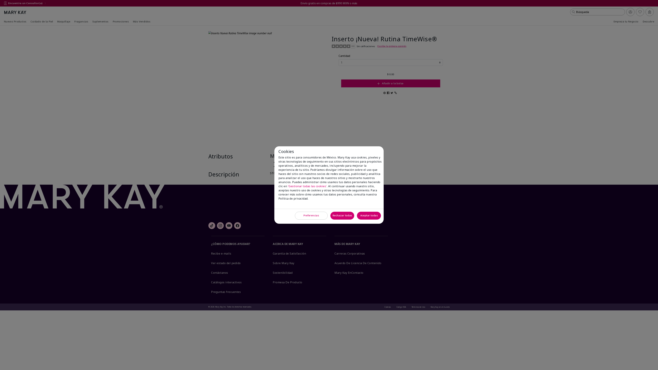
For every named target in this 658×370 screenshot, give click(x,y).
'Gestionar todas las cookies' (307, 186)
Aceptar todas (369, 215)
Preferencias (311, 215)
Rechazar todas (342, 215)
